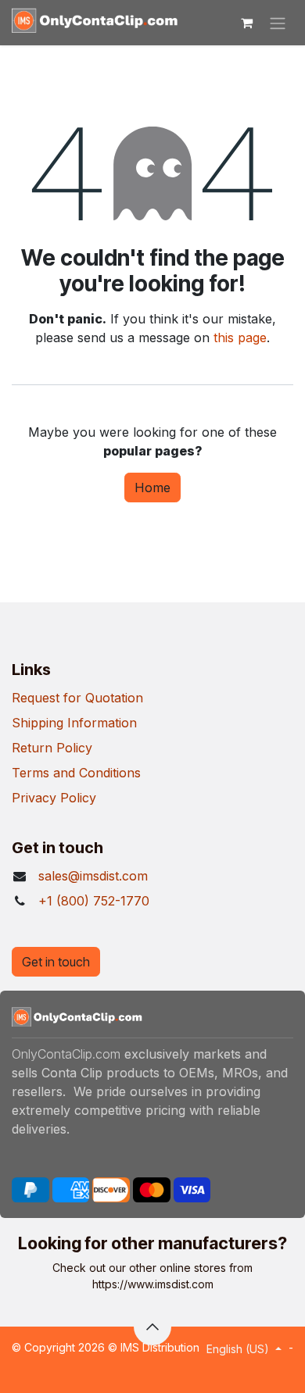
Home (152, 487)
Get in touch (56, 962)
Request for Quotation (77, 697)
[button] (152, 1326)
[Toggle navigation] (277, 22)
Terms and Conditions (76, 772)
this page (240, 337)
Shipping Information (74, 722)
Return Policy (52, 747)
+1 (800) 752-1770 (93, 901)
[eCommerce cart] (246, 22)
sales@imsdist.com (93, 876)
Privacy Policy (54, 797)
